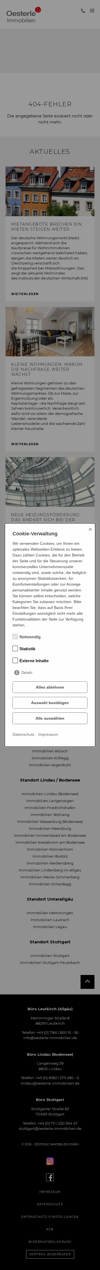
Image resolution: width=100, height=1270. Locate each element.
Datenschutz (23, 734)
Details (26, 673)
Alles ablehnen (50, 687)
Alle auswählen (50, 718)
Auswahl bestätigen (50, 702)
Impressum (48, 734)
